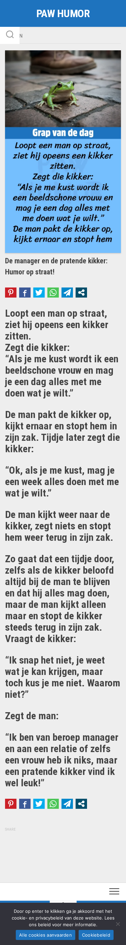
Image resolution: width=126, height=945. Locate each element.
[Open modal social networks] (81, 292)
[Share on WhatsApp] (53, 292)
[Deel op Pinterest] (10, 292)
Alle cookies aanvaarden (45, 935)
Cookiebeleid (96, 935)
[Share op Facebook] (25, 292)
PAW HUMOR (63, 13)
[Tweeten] (39, 292)
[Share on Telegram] (67, 292)
